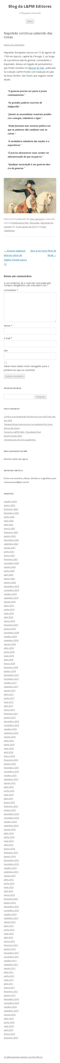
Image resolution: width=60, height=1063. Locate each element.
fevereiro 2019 (11, 624)
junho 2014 (9, 837)
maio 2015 (9, 794)
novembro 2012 (11, 910)
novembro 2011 (11, 956)
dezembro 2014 (11, 814)
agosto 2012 (10, 922)
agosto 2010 (10, 1014)
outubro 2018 (10, 636)
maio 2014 (9, 841)
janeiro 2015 (10, 810)
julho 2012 (9, 925)
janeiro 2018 (10, 671)
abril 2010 (8, 1030)
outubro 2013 (10, 868)
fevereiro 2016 (11, 760)
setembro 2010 (11, 1010)
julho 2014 (9, 833)
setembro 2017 (11, 686)
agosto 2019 (10, 601)
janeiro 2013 (10, 902)
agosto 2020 (10, 567)
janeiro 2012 (10, 949)
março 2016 (9, 756)
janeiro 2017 (10, 717)
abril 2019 (8, 617)
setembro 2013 (11, 871)
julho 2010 (9, 1018)
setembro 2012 (11, 918)
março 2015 (9, 802)
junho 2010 (9, 1022)
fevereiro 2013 (11, 898)
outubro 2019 (10, 594)
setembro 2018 (11, 640)
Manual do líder (36, 67)
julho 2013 (9, 879)
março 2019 (9, 621)
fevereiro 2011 (11, 991)
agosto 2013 (10, 875)
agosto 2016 (10, 736)
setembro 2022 (11, 543)
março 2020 (9, 578)
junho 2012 (9, 929)
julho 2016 (9, 740)
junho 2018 (9, 651)
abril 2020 (8, 574)
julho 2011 (9, 972)
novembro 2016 (11, 725)
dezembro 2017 (11, 675)
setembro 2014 (11, 825)
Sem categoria (37, 219)
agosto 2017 (10, 690)
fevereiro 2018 (11, 667)
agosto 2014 (10, 829)
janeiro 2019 (10, 628)
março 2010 (9, 1033)
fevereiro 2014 (11, 852)
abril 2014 (8, 844)
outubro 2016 (10, 729)
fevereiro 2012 (11, 945)
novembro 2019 (11, 590)
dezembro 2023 (11, 513)
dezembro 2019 (11, 586)
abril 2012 (8, 937)
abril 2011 (8, 983)
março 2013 (9, 895)
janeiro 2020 (10, 582)
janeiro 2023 (10, 536)
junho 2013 (9, 883)
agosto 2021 (10, 547)
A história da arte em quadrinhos (20, 439)
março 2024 (9, 505)
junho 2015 (9, 790)
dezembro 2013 (11, 860)
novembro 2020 (11, 563)
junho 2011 (9, 976)
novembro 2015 (11, 771)
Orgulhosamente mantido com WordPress (23, 1057)
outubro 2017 (10, 682)
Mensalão (35, 222)
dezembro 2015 (11, 767)
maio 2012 (9, 933)
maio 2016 (9, 748)
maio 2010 (9, 1026)
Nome (8, 325)
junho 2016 (9, 744)
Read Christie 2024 (13, 435)
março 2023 (9, 528)
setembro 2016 (11, 732)
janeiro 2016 (10, 763)
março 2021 (9, 555)
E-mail (8, 338)
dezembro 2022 (11, 540)
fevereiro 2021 (11, 559)
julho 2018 (9, 648)
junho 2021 (9, 551)
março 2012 (9, 941)
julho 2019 (9, 605)
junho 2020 (9, 570)
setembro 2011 (11, 964)
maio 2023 (9, 520)
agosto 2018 (10, 644)
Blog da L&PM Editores (30, 6)
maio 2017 (9, 702)
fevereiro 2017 (11, 713)
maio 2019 (9, 613)
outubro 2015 (10, 775)
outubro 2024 (10, 501)
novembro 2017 (11, 678)
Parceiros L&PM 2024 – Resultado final (22, 432)
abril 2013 (8, 891)
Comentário (11, 290)
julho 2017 (9, 694)
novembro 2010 (11, 1003)
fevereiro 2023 (11, 532)
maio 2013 (9, 887)
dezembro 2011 (11, 952)
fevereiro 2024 (11, 509)
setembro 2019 (11, 597)
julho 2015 (9, 787)
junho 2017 (9, 698)
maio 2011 (9, 979)
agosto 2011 (10, 968)
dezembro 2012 (11, 906)
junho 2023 (9, 516)
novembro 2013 (11, 864)
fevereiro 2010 (11, 1037)
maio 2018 (9, 655)
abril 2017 (8, 705)
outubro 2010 (10, 1006)
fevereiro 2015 (11, 806)
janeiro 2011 (10, 995)
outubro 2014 (10, 821)
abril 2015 (8, 798)
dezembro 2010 (11, 999)
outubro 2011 (10, 960)
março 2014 (9, 848)
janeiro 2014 (10, 856)
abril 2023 (8, 524)
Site (6, 350)
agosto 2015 (10, 783)
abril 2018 (8, 659)
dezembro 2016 (11, 721)
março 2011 (9, 987)
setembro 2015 (11, 779)
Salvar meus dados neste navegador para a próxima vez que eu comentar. (26, 368)
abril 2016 (8, 752)
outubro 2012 (10, 914)
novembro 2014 (11, 817)
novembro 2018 (11, 632)
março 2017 (9, 709)
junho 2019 (9, 609)
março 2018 (9, 663)
